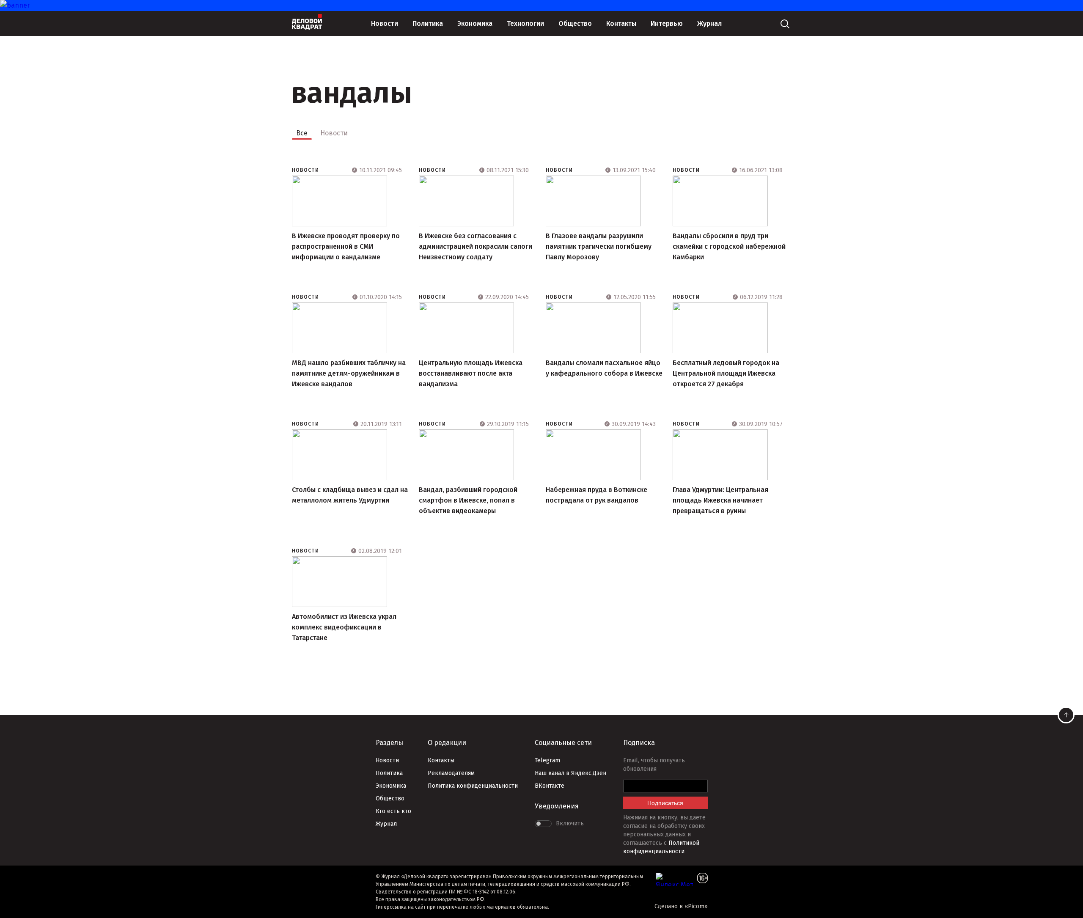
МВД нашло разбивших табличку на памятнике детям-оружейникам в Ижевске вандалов (349, 373)
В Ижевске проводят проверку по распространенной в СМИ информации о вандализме (346, 246)
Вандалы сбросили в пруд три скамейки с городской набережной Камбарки (729, 246)
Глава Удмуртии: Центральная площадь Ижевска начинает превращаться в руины (720, 500)
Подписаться (665, 803)
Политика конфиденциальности (473, 785)
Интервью (667, 23)
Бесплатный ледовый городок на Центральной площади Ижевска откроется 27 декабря (726, 373)
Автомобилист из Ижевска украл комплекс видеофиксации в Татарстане (344, 627)
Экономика (474, 23)
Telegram (547, 760)
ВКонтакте (549, 785)
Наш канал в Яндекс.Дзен (570, 773)
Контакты (621, 23)
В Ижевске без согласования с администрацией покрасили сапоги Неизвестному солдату (475, 246)
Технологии (525, 23)
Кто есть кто (393, 811)
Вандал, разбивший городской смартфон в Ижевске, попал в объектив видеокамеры (468, 500)
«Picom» (696, 906)
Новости (384, 23)
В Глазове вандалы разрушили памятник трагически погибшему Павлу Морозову (598, 246)
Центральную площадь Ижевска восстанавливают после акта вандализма (470, 373)
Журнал (709, 23)
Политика (427, 23)
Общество (575, 23)
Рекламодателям (451, 773)
